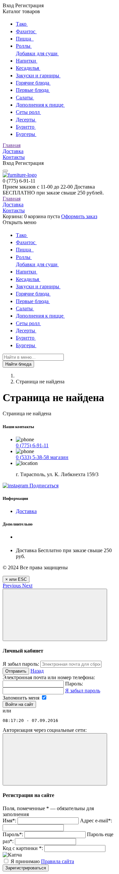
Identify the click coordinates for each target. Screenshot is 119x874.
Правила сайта (57, 861)
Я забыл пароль (82, 690)
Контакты (14, 157)
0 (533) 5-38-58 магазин (42, 457)
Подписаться (43, 485)
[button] (12, 585)
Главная (11, 145)
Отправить (15, 671)
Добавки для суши (37, 53)
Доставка (13, 151)
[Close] (55, 615)
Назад (37, 671)
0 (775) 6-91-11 (32, 445)
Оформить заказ (79, 216)
